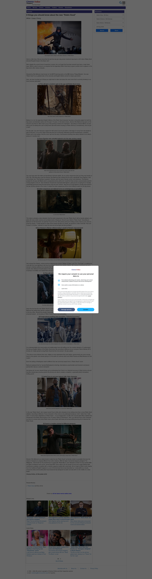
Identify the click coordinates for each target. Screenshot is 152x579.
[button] (76, 288)
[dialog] (76, 289)
